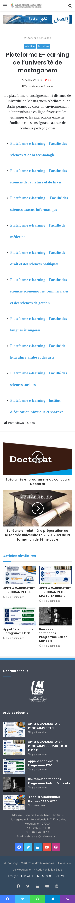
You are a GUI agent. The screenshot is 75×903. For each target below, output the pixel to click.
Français (13, 876)
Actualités (45, 38)
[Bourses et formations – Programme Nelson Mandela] (55, 616)
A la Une (30, 46)
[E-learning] (37, 19)
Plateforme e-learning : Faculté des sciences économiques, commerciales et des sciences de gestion (39, 291)
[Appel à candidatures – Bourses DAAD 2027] (14, 802)
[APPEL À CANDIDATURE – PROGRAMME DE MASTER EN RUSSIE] (55, 575)
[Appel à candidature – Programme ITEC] (19, 616)
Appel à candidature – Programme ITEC (18, 631)
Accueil (31, 38)
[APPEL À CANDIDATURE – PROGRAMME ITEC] (19, 575)
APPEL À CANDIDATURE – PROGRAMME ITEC (19, 590)
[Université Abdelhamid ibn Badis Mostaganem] (26, 5)
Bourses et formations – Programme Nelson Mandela (53, 635)
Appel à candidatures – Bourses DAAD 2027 (45, 799)
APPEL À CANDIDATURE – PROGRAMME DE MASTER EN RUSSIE (55, 592)
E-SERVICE (60, 876)
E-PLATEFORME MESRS (36, 876)
